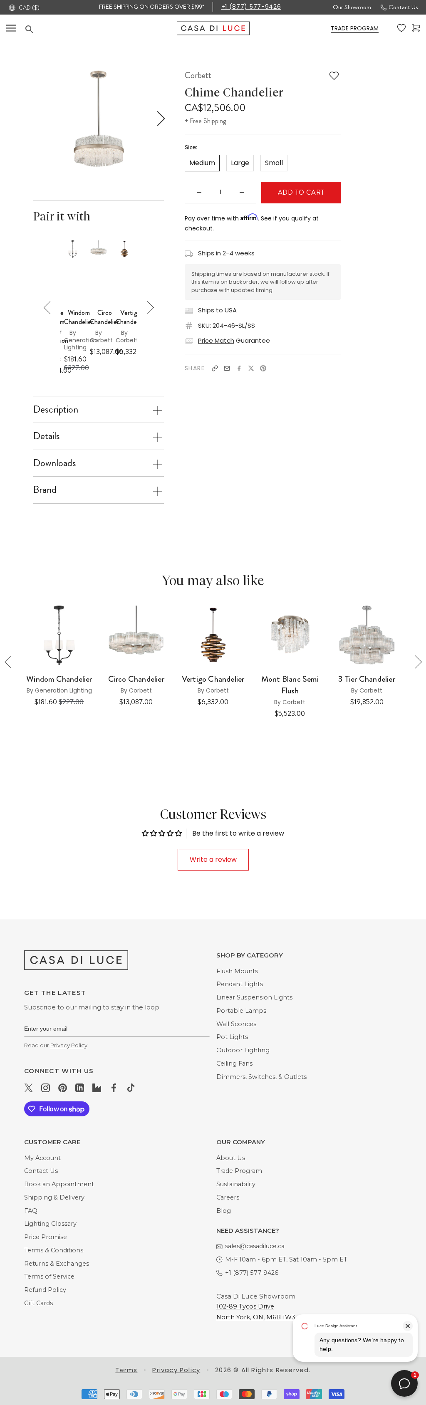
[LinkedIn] (79, 1087)
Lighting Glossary (50, 1223)
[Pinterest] (263, 368)
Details (46, 436)
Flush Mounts (237, 971)
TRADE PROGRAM (355, 28)
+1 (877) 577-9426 (251, 6)
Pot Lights (232, 1037)
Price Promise (45, 1237)
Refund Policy (45, 1290)
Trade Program (239, 1171)
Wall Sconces (236, 1024)
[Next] (147, 307)
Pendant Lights (239, 984)
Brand (45, 489)
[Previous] (50, 307)
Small (274, 163)
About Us (230, 1158)
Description (55, 409)
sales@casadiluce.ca (255, 1246)
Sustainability (235, 1184)
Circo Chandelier (104, 317)
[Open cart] (416, 28)
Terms (126, 1369)
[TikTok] (130, 1087)
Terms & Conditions (53, 1250)
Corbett (198, 75)
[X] (251, 368)
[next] (159, 118)
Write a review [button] (213, 859)
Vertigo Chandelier (130, 317)
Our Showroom (352, 7)
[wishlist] (401, 28)
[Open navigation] (11, 28)
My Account (42, 1158)
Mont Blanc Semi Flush (290, 685)
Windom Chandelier (79, 317)
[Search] (101, 29)
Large (240, 163)
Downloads (54, 463)
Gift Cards (38, 1303)
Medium (202, 163)
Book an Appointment (59, 1184)
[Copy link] (215, 368)
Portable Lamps (241, 1010)
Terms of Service (49, 1276)
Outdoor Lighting (243, 1050)
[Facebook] (239, 368)
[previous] (37, 118)
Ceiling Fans (234, 1063)
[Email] (227, 368)
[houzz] (96, 1087)
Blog (223, 1211)
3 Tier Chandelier (366, 679)
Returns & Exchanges (56, 1263)
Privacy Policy (68, 1045)
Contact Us (403, 7)
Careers (227, 1197)
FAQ (30, 1211)
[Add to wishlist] (334, 75)
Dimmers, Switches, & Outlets (261, 1077)
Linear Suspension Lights (254, 997)
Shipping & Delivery (54, 1197)
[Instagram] (45, 1087)
